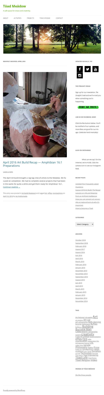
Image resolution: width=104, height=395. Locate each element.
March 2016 (79, 261)
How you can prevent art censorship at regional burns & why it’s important (87, 202)
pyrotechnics (58, 193)
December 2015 (81, 271)
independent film (93, 341)
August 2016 (80, 252)
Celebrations (81, 331)
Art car (86, 319)
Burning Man (83, 329)
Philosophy (81, 347)
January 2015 (80, 295)
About (5, 18)
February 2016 (80, 264)
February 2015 (80, 292)
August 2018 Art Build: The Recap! (87, 190)
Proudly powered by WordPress (14, 390)
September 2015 (81, 277)
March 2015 (79, 289)
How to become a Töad (84, 208)
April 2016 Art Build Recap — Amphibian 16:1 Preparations (32, 163)
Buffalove (78, 327)
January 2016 (80, 267)
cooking (78, 335)
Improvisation (81, 341)
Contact (59, 18)
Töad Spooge (45, 18)
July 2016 (78, 255)
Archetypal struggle (83, 317)
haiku (89, 339)
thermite (95, 353)
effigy (50, 193)
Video (94, 360)
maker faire (79, 345)
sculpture (79, 351)
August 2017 (80, 249)
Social (89, 351)
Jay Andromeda (21, 196)
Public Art (78, 349)
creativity (87, 334)
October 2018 (80, 240)
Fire (84, 339)
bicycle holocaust (82, 324)
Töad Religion (82, 360)
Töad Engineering (90, 355)
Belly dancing (94, 322)
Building (87, 326)
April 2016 (79, 258)
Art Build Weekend (29, 193)
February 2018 (80, 246)
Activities (17, 18)
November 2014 (81, 301)
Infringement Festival (82, 343)
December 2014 (81, 298)
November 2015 (81, 274)
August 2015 (80, 280)
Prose (96, 347)
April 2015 (79, 286)
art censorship (81, 322)
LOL (91, 343)
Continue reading (11, 187)
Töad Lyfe (81, 357)
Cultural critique (82, 336)
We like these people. (83, 375)
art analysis (79, 320)
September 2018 (81, 243)
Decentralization (95, 337)
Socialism (96, 351)
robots (96, 349)
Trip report (79, 355)
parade (87, 345)
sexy (85, 351)
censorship (93, 331)
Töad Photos (92, 358)
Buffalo (94, 324)
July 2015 (78, 283)
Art (46, 193)
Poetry (90, 347)
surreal (77, 353)
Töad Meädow (14, 6)
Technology (86, 353)
